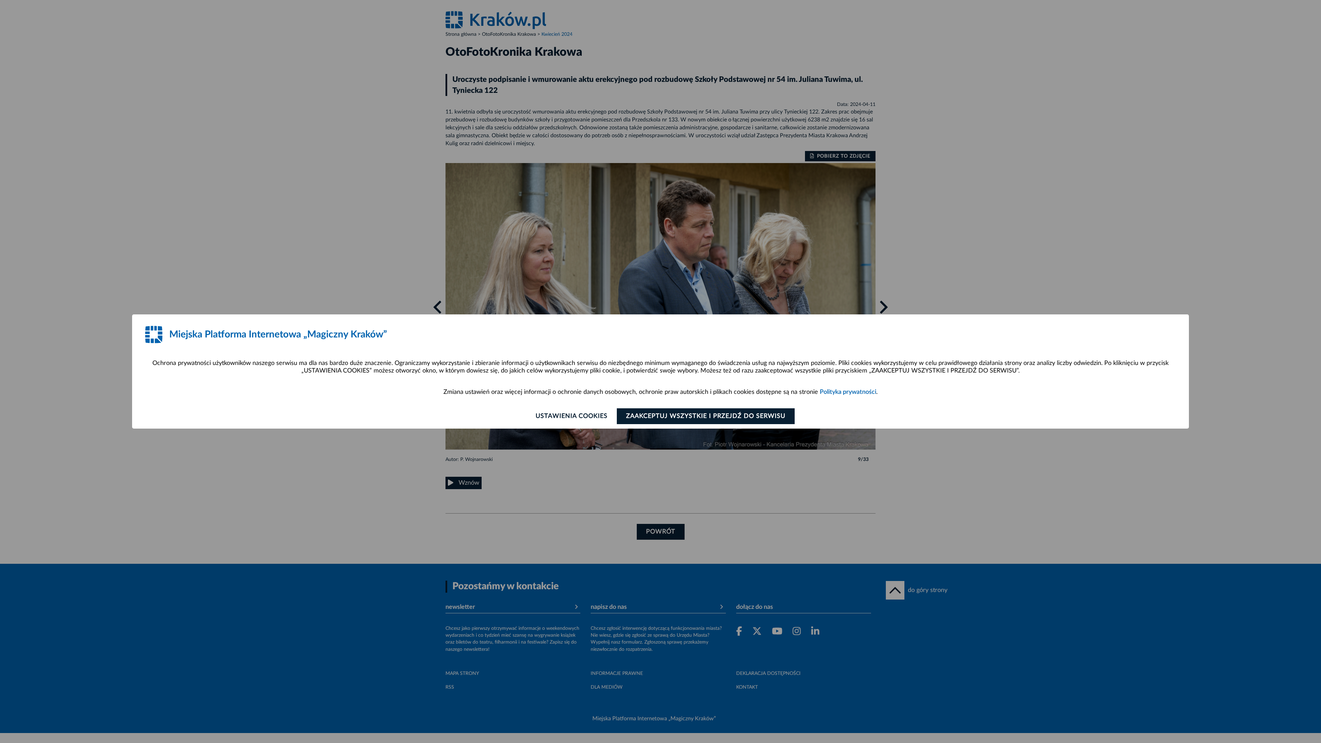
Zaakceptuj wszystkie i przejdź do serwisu (705, 416)
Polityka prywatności (848, 392)
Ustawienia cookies (572, 416)
